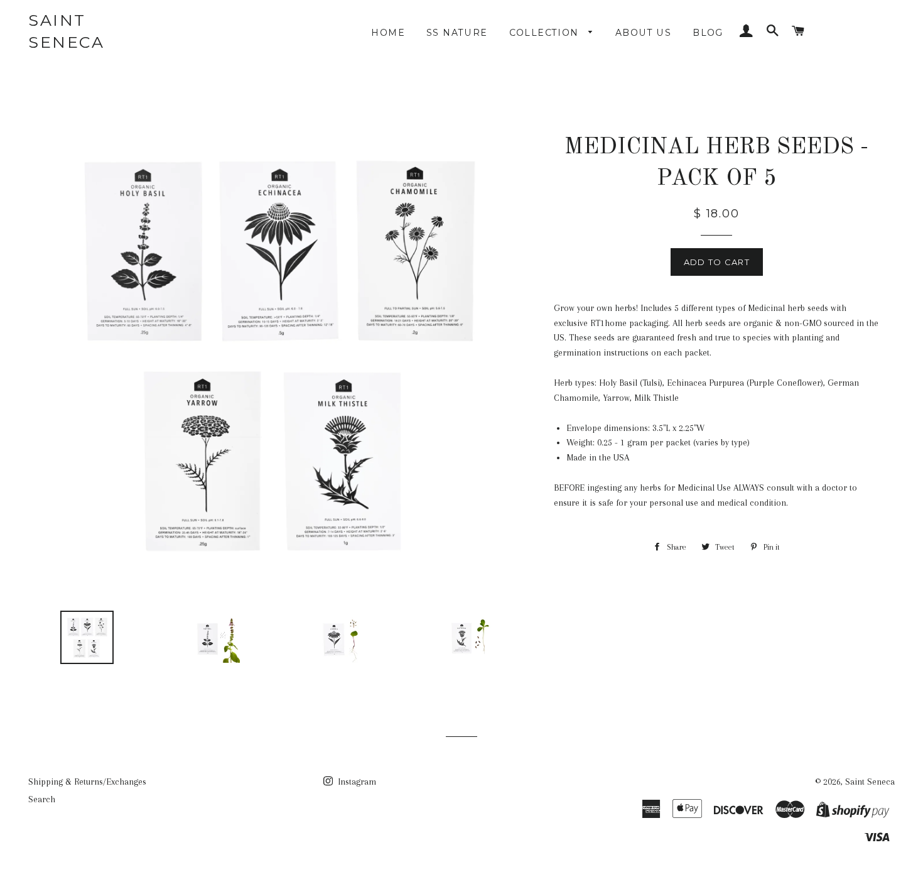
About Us (643, 32)
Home (388, 32)
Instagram (355, 782)
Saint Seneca (66, 31)
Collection (545, 32)
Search (41, 799)
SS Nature (457, 32)
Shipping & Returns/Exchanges (87, 782)
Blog (708, 32)
